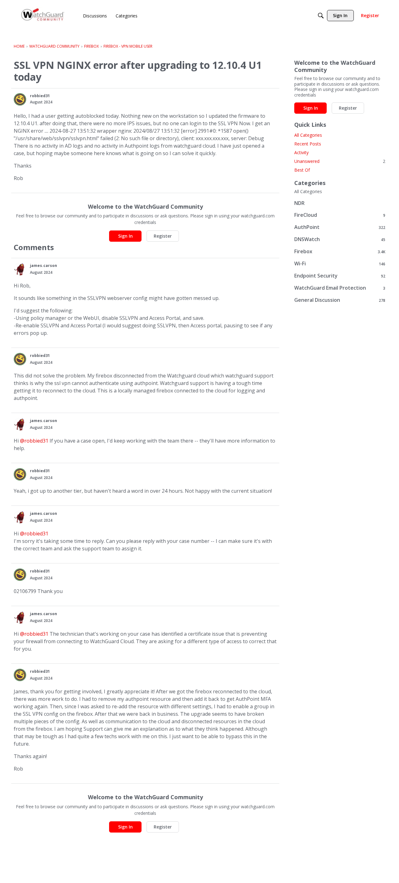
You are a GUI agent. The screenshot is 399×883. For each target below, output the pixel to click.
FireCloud (339, 215)
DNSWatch (339, 239)
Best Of (302, 170)
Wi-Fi (339, 263)
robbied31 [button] (40, 95)
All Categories (308, 135)
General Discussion (339, 300)
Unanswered (339, 161)
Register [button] (163, 236)
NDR (299, 203)
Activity (301, 152)
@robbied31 (34, 440)
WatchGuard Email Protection (339, 288)
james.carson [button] (43, 265)
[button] (20, 99)
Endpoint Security (339, 276)
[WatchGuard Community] (43, 15)
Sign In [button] (125, 236)
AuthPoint (339, 227)
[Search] (320, 15)
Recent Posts (307, 144)
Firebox (339, 251)
